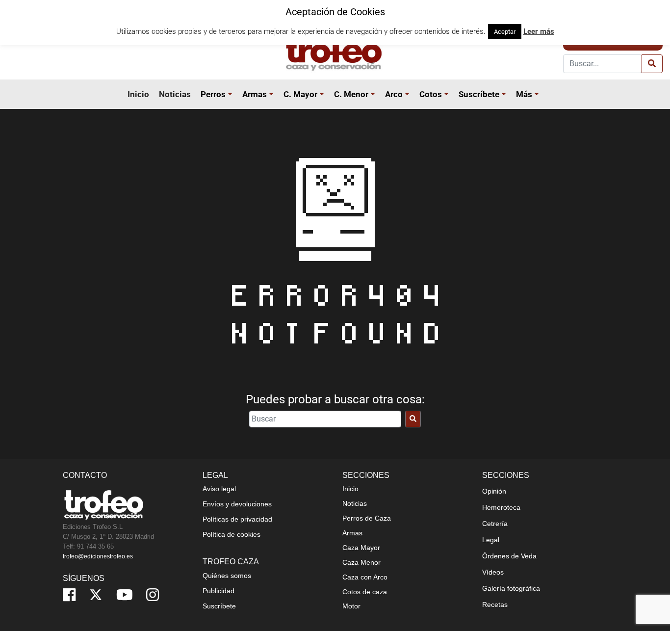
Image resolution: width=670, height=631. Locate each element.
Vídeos (493, 572)
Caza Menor (361, 562)
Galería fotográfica (511, 588)
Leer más (538, 31)
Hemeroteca (501, 507)
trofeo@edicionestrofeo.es (98, 556)
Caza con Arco (364, 577)
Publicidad (218, 591)
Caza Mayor (361, 548)
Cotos (430, 94)
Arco (394, 94)
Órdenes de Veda (509, 556)
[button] (231, 94)
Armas (254, 94)
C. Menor (351, 94)
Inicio (138, 94)
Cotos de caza (364, 592)
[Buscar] (413, 419)
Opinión (494, 491)
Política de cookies (231, 534)
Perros (213, 94)
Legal (490, 540)
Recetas (495, 604)
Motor (351, 606)
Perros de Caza (366, 518)
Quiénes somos (227, 575)
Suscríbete (479, 94)
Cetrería (495, 523)
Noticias (175, 94)
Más (524, 94)
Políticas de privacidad (237, 519)
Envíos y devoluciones (237, 504)
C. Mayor (300, 94)
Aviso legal (219, 489)
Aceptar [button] (504, 31)
